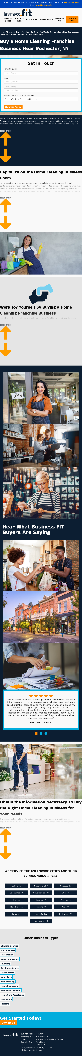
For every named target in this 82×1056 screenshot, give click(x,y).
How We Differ (41, 1037)
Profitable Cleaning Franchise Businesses (59, 32)
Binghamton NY (16, 893)
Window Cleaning (9, 945)
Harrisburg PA (16, 907)
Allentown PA (16, 914)
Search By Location (43, 1048)
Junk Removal (8, 950)
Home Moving (8, 981)
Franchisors (40, 1042)
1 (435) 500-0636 (71, 2)
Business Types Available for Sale (22, 32)
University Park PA (41, 893)
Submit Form (13, 107)
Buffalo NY (16, 886)
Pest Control (7, 972)
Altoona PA (65, 900)
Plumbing (5, 963)
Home (2, 32)
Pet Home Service (10, 968)
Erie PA (16, 900)
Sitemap (38, 1050)
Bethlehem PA (65, 914)
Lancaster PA (41, 914)
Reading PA (41, 907)
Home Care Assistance (12, 994)
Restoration (7, 954)
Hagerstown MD (41, 921)
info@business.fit (44, 5)
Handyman (6, 999)
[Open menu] (77, 24)
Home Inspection (9, 985)
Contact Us (8, 1022)
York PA (65, 907)
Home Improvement (11, 990)
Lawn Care (6, 976)
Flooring (5, 1003)
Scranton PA (41, 900)
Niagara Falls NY (41, 886)
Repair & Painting (10, 959)
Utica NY (65, 893)
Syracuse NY (65, 886)
